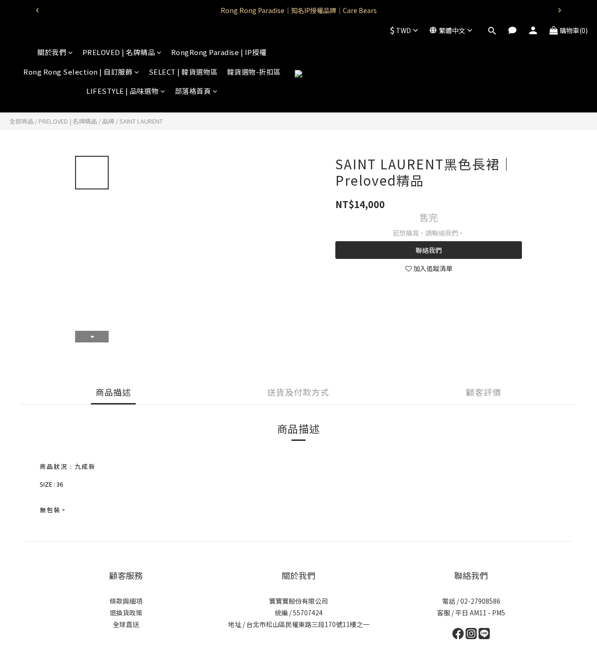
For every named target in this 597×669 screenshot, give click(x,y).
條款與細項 (126, 601)
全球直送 (126, 624)
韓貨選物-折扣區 (254, 72)
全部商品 (21, 121)
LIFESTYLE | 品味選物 (122, 91)
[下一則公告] (559, 10)
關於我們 (51, 52)
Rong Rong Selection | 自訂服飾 (77, 72)
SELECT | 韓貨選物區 (183, 72)
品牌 (108, 121)
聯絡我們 (429, 250)
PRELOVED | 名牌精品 (119, 52)
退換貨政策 (126, 612)
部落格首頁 (193, 91)
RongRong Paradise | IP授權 (219, 52)
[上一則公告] (37, 10)
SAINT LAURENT (141, 121)
